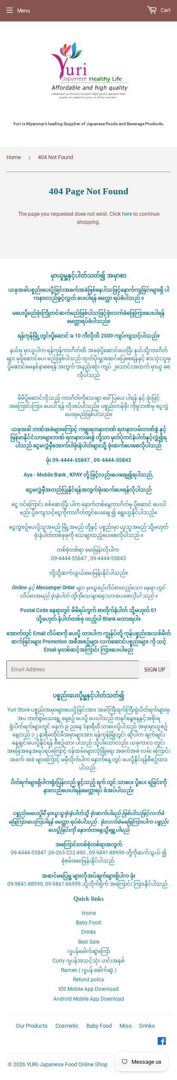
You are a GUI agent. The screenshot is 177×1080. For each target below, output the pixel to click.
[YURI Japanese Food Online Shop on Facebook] (161, 1043)
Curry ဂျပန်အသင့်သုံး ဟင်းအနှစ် (88, 961)
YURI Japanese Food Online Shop (67, 1064)
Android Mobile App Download (88, 999)
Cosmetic (67, 1026)
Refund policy (88, 980)
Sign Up (154, 670)
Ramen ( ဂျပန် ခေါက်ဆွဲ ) (88, 970)
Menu (23, 11)
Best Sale (88, 942)
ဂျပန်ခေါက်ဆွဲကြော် (88, 951)
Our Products (32, 1026)
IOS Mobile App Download (88, 989)
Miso (125, 1026)
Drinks (88, 932)
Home (13, 157)
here (127, 214)
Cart (165, 10)
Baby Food (88, 923)
